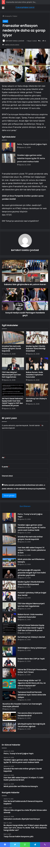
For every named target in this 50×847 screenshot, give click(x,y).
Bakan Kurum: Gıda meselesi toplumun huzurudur (34, 374)
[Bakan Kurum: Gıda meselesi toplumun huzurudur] (37, 364)
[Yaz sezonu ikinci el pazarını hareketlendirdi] (9, 716)
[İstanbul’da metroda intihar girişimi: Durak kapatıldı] (13, 337)
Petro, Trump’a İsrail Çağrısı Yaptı (32, 144)
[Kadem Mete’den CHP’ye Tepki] (9, 662)
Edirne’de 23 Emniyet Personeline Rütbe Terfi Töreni (32, 670)
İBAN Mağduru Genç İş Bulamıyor (32, 648)
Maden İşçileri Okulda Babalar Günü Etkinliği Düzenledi (35, 348)
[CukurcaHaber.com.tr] (25, 7)
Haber (15, 16)
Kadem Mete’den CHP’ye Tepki (31, 658)
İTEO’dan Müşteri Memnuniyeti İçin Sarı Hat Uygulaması (11, 374)
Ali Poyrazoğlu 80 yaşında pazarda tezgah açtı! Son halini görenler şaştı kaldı (32, 572)
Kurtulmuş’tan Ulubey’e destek (36, 399)
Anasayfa (7, 16)
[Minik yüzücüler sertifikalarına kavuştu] (9, 562)
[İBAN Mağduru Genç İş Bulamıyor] (9, 651)
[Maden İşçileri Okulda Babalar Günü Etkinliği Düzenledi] (37, 337)
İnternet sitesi (7, 476)
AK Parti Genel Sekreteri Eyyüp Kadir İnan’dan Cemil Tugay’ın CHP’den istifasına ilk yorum (12, 402)
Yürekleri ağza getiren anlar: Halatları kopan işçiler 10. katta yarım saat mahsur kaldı (31, 158)
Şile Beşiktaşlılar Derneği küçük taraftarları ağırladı (31, 725)
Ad (3, 457)
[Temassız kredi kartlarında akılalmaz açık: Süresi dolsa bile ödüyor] (9, 695)
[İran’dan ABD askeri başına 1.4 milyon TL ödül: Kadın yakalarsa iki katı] (9, 550)
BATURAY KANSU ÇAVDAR (15, 41)
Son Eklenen (25, 506)
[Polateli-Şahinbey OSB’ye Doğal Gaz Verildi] (9, 596)
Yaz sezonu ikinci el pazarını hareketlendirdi (30, 714)
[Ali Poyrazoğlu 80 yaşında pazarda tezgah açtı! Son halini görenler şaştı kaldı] (9, 573)
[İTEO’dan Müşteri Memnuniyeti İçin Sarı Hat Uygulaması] (13, 364)
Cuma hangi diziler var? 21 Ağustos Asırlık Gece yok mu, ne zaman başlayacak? (32, 683)
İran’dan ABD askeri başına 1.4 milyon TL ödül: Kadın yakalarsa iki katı (32, 550)
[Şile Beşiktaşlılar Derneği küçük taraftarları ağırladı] (9, 727)
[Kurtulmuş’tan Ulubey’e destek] (37, 390)
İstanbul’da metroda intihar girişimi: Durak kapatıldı (25, 2)
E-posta (5, 467)
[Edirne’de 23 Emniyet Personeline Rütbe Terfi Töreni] (9, 673)
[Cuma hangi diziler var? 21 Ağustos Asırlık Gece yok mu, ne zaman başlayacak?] (9, 683)
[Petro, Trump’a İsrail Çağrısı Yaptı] (8, 147)
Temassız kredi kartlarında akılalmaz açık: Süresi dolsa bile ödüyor (32, 694)
